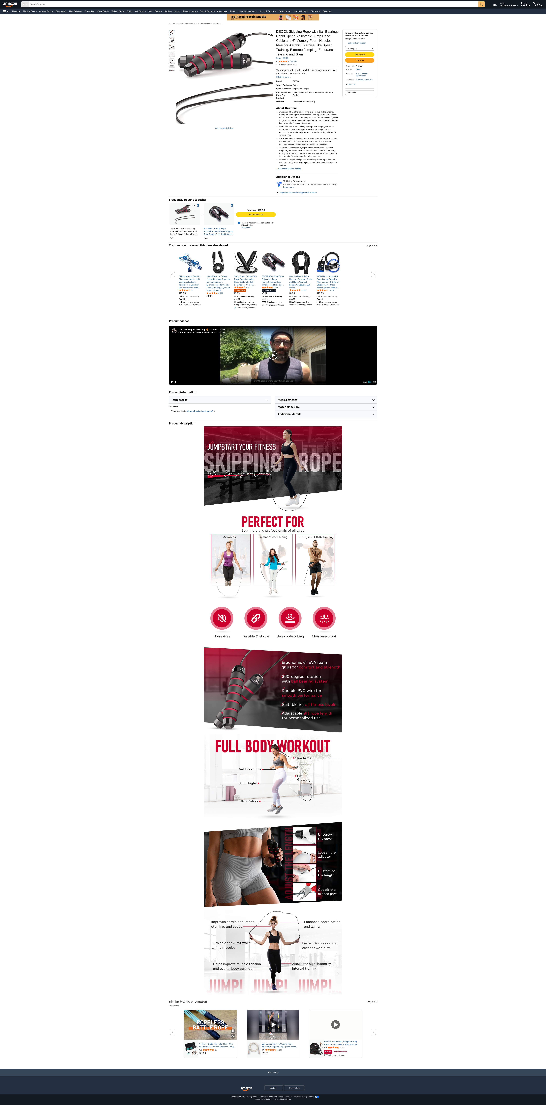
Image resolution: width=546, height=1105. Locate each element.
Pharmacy (315, 11)
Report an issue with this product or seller (298, 192)
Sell (150, 11)
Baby (232, 11)
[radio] (172, 33)
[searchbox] (253, 4)
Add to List (351, 92)
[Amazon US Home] (246, 1089)
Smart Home (284, 11)
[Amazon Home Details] (197, 11)
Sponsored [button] (173, 1006)
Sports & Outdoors (267, 11)
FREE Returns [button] (283, 77)
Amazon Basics (46, 11)
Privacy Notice (252, 1097)
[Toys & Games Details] (214, 11)
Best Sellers (61, 11)
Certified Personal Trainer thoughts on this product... (202, 332)
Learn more (288, 187)
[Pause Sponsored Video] (233, 1031)
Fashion (158, 11)
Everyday (327, 11)
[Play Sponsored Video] (273, 1025)
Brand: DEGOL (283, 58)
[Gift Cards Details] (145, 11)
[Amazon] (10, 4)
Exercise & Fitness (192, 23)
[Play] (171, 382)
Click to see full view (224, 128)
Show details (246, 227)
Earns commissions (217, 329)
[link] (219, 214)
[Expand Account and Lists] (517, 5)
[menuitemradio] (369, 382)
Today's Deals (117, 11)
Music (177, 11)
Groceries (89, 11)
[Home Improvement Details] (256, 11)
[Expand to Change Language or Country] (496, 5)
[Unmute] (374, 382)
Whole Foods (103, 11)
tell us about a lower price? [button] (200, 411)
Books (129, 11)
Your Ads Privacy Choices (304, 1097)
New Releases (75, 11)
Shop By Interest (300, 11)
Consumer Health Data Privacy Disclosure (275, 1097)
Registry (168, 11)
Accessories (206, 23)
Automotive (222, 11)
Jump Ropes (217, 23)
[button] (6, 11)
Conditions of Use (237, 1097)
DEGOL (359, 70)
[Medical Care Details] (36, 11)
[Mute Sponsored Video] (233, 1036)
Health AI (16, 11)
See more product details (289, 169)
